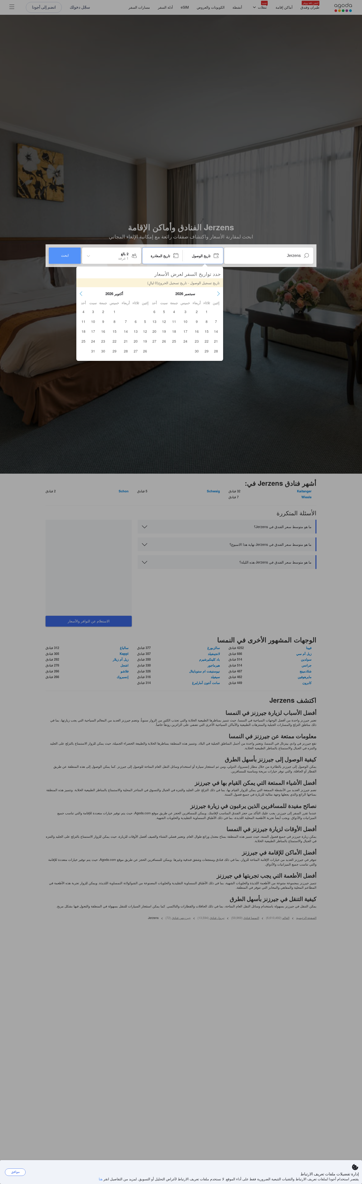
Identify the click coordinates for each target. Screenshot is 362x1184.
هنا (100, 1178)
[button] (218, 293)
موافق (15, 1172)
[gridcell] (206, 311)
